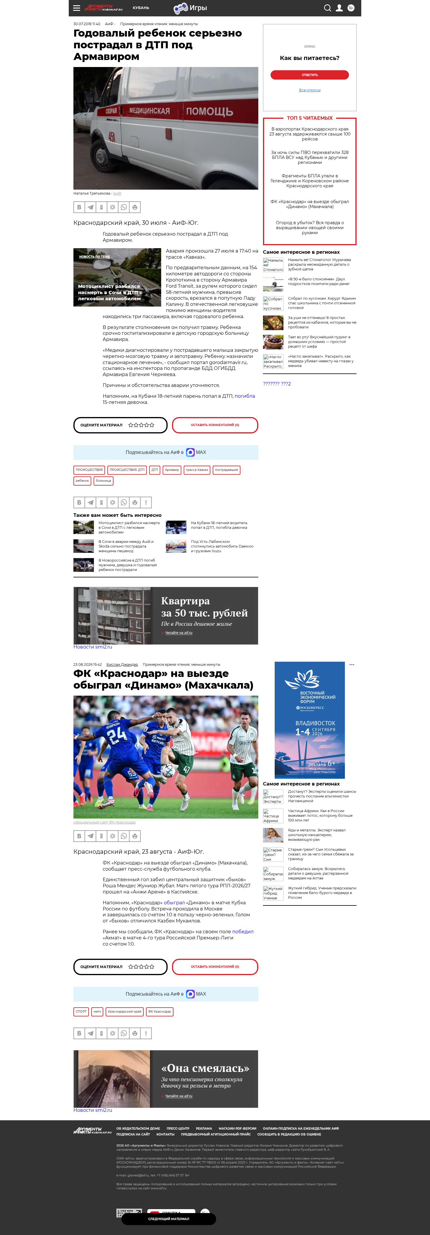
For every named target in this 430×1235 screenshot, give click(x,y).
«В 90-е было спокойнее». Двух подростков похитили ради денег (319, 281)
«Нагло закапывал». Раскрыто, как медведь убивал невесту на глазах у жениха (321, 361)
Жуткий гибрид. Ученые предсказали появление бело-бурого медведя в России (322, 893)
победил (243, 931)
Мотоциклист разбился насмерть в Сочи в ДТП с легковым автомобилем (129, 527)
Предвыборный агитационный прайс (216, 1134)
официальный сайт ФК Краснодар (104, 822)
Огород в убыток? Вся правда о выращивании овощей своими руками (310, 227)
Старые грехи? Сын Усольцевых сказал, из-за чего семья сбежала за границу (321, 854)
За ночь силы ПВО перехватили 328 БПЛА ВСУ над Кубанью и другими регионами (310, 157)
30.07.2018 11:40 (86, 24)
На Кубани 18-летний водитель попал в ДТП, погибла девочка (219, 525)
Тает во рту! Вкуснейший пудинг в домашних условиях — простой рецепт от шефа (319, 342)
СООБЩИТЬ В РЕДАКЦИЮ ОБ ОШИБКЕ (289, 1134)
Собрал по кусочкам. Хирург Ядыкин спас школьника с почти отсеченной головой (322, 303)
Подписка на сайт (133, 1134)
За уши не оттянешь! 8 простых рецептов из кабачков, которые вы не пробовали (322, 322)
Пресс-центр (178, 1129)
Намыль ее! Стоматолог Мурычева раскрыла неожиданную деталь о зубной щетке (319, 264)
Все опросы (310, 90)
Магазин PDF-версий (237, 1129)
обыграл (174, 902)
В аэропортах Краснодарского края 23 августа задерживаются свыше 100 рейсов (309, 134)
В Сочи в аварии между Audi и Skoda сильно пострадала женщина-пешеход (126, 546)
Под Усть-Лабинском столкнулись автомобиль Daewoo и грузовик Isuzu (222, 546)
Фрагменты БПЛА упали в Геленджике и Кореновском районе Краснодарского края (310, 181)
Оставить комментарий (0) (215, 425)
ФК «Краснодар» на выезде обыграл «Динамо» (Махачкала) (310, 204)
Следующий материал (168, 1219)
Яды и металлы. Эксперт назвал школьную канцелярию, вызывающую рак (317, 835)
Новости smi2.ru (92, 647)
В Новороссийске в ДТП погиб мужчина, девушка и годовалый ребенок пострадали (128, 565)
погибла (245, 396)
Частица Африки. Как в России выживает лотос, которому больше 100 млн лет (320, 815)
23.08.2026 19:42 (87, 664)
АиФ (117, 193)
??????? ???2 (277, 384)
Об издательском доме (138, 1129)
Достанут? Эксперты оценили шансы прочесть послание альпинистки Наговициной (322, 796)
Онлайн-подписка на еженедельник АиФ (301, 1129)
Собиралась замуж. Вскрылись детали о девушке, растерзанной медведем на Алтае (318, 873)
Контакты (165, 1134)
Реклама (204, 1129)
